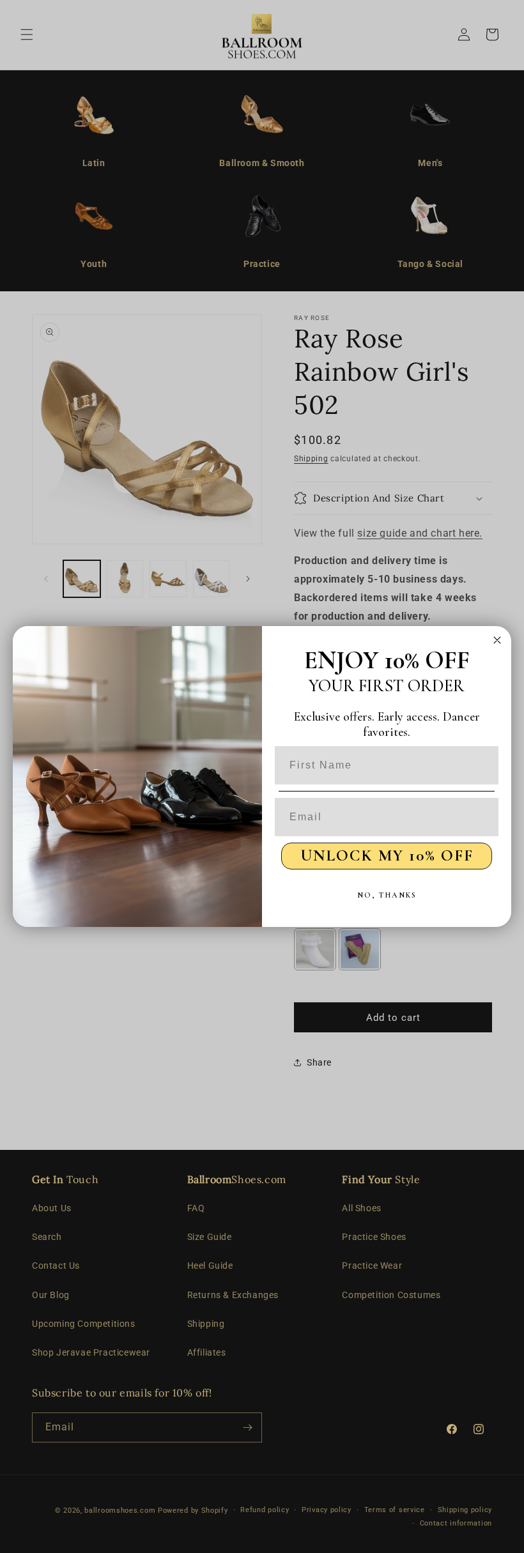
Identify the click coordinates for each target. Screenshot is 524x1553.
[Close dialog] (497, 640)
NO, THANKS (387, 895)
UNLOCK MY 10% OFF (387, 855)
